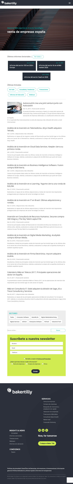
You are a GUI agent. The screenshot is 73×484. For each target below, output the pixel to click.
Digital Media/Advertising (49, 317)
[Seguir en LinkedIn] (43, 430)
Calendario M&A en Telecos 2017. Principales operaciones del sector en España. (34, 273)
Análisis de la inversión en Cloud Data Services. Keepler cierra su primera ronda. (35, 147)
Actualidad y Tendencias (26, 89)
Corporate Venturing (49, 422)
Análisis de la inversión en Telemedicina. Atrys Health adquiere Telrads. (34, 129)
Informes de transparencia (43, 470)
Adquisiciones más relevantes (24, 134)
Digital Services (14, 322)
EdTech (24, 322)
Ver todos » (38, 57)
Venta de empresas (49, 401)
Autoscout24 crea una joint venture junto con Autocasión (42, 104)
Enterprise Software (35, 322)
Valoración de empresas (50, 411)
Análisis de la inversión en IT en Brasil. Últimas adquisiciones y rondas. (34, 201)
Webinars (32, 95)
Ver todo (11, 89)
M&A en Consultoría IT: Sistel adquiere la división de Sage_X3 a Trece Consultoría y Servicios (34, 289)
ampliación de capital (49, 409)
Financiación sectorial (38, 109)
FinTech (46, 322)
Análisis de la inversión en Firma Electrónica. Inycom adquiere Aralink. (34, 254)
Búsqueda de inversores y (51, 407)
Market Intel (46, 419)
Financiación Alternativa (50, 414)
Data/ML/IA (35, 317)
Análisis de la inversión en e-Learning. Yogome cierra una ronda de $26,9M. (36, 184)
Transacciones (43, 89)
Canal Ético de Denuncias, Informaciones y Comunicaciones (39, 468)
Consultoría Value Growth (50, 417)
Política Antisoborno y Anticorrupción (24, 470)
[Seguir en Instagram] (39, 430)
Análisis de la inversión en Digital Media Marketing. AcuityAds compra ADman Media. (33, 236)
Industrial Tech (56, 322)
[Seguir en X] (46, 430)
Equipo (13, 452)
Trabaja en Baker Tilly (47, 443)
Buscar (58, 330)
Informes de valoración (16, 444)
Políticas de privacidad (14, 468)
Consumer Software (23, 317)
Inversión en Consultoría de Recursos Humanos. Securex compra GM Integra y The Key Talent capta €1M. (35, 217)
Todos (12, 317)
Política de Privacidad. (44, 359)
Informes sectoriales (16, 436)
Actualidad (14, 433)
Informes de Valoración (17, 95)
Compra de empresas (50, 404)
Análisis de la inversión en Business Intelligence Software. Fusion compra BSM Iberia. (35, 166)
